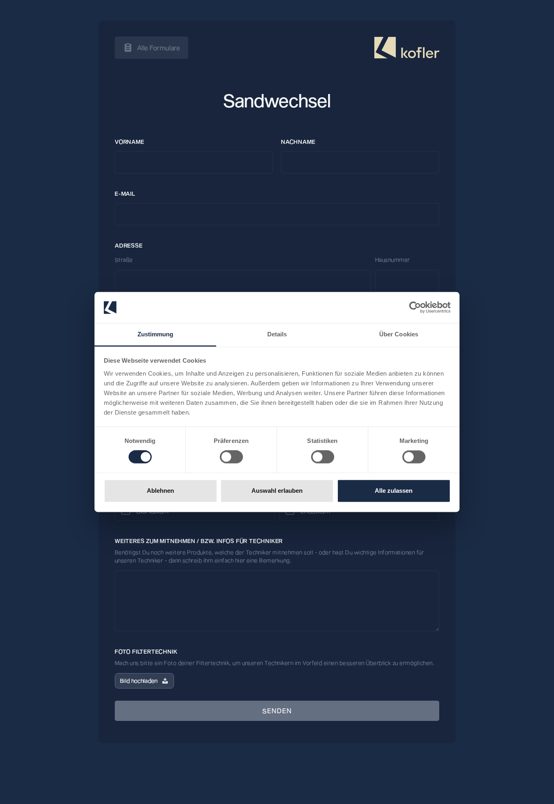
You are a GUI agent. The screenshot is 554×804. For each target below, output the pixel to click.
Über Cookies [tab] (398, 334)
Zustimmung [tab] (155, 334)
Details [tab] (277, 334)
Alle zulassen (393, 490)
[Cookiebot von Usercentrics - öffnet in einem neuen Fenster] (415, 308)
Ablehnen (160, 490)
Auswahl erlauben (277, 490)
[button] (144, 681)
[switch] (231, 457)
